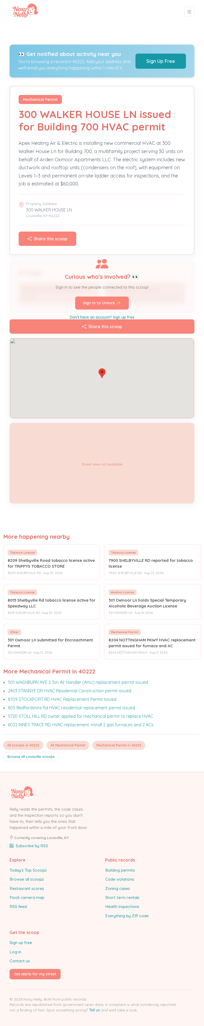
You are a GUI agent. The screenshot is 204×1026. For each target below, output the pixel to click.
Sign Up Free (160, 61)
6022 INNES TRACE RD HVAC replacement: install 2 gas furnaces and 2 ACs (81, 724)
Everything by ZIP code (127, 915)
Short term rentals (122, 897)
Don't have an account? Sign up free (102, 317)
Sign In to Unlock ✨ (102, 302)
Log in (15, 951)
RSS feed (18, 906)
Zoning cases (117, 888)
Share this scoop (50, 238)
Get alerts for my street (35, 974)
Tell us (94, 1009)
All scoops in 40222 (23, 745)
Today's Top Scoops (28, 870)
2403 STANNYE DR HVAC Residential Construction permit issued (69, 690)
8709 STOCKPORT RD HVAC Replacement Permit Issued (62, 699)
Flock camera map (27, 897)
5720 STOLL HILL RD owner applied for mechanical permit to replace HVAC (80, 716)
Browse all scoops (27, 879)
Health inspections (122, 906)
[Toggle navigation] (189, 12)
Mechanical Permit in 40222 (118, 745)
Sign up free (21, 942)
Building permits (120, 870)
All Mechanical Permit (67, 745)
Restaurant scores (27, 888)
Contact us (20, 960)
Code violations (119, 879)
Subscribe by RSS (32, 845)
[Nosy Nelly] (25, 11)
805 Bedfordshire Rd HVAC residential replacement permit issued (71, 707)
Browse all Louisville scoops (31, 756)
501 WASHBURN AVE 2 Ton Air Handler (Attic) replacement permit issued (78, 682)
